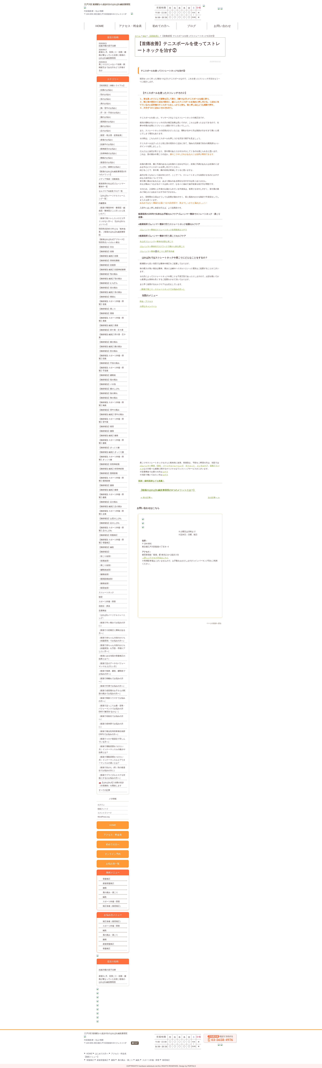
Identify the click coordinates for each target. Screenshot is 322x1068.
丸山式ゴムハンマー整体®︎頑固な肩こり (156, 241)
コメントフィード (105, 813)
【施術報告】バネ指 (107, 384)
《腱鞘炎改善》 (105, 570)
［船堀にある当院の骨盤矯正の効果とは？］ (112, 657)
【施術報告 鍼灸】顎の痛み (110, 278)
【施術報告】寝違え (107, 297)
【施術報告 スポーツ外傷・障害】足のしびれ (111, 529)
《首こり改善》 (105, 556)
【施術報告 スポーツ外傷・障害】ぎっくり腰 (111, 458)
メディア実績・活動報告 (109, 179)
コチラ (165, 472)
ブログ (191, 26)
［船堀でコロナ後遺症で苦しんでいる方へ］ (112, 740)
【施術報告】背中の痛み (109, 410)
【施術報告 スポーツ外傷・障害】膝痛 (111, 495)
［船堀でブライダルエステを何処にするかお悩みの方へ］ (112, 776)
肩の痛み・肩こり (110, 892)
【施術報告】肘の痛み (108, 351)
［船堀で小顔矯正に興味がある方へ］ (112, 631)
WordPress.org (104, 817)
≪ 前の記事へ (146, 497)
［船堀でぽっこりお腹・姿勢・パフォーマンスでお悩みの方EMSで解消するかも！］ (112, 708)
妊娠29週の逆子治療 (107, 46)
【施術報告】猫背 (106, 426)
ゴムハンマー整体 (147, 466)
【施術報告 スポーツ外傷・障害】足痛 (111, 512)
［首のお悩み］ (105, 99)
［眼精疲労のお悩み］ (108, 149)
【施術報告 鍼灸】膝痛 (108, 490)
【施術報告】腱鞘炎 (107, 375)
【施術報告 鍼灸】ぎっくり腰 (111, 452)
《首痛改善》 (104, 561)
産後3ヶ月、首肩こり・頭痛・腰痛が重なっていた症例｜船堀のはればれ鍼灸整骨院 (112, 55)
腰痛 (105, 888)
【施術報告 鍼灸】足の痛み (110, 506)
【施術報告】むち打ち (108, 283)
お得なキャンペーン (148, 306)
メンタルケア (202, 466)
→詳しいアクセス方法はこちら (155, 558)
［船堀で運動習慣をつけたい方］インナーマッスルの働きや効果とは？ (112, 749)
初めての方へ (161, 26)
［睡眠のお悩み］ (106, 158)
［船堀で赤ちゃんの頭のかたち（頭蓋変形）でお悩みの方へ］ (112, 639)
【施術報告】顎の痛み (108, 274)
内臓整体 (102, 203)
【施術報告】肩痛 (106, 313)
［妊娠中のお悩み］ (107, 144)
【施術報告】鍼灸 (106, 547)
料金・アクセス (146, 301)
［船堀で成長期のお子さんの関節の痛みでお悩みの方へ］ (112, 692)
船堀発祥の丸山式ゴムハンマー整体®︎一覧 (112, 185)
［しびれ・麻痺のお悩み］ (110, 167)
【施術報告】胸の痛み (108, 398)
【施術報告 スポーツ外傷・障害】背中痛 (111, 420)
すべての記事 (104, 790)
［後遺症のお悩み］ (107, 162)
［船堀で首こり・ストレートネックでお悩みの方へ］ (162, 289)
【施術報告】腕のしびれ (109, 389)
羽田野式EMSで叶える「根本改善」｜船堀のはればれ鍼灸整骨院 (112, 232)
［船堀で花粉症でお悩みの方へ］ (111, 717)
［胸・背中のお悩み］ (108, 108)
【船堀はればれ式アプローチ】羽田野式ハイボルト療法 (112, 240)
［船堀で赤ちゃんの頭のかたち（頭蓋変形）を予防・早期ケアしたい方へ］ (112, 648)
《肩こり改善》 (105, 565)
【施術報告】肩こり (107, 309)
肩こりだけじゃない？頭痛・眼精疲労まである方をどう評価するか (112, 67)
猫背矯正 (166, 1060)
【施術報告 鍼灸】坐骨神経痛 (111, 469)
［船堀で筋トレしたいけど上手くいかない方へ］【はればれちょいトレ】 (112, 221)
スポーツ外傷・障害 (107, 601)
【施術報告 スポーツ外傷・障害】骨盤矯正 (111, 541)
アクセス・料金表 (130, 26)
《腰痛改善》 (104, 574)
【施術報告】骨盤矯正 (108, 535)
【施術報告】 (104, 552)
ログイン (101, 805)
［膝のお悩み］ (105, 126)
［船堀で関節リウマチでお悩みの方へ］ (112, 699)
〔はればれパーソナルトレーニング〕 (112, 616)
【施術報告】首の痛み (108, 288)
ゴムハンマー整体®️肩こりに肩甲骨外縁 (157, 251)
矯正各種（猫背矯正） (112, 906)
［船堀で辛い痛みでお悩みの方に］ (112, 624)
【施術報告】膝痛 (106, 485)
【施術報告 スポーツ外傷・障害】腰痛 (111, 441)
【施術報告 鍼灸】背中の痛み (111, 414)
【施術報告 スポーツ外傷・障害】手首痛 (111, 369)
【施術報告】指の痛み (108, 380)
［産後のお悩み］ (106, 140)
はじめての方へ (101, 1054)
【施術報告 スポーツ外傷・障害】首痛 (111, 302)
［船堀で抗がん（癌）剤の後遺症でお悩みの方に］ (112, 769)
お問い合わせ (222, 26)
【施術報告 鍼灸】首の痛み (110, 292)
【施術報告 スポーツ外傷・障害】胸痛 (111, 403)
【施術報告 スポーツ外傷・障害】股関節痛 (111, 479)
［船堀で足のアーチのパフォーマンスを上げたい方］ (112, 664)
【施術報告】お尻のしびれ (110, 518)
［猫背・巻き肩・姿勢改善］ (111, 135)
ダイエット (190, 466)
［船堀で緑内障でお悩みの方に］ (111, 725)
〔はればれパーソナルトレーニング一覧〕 (112, 197)
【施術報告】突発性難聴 (109, 260)
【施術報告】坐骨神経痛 (109, 464)
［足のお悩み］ (105, 131)
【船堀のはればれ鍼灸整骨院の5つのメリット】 (112, 173)
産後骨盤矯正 (108, 883)
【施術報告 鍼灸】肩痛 (108, 325)
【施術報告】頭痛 (106, 251)
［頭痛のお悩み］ (106, 90)
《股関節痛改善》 (106, 579)
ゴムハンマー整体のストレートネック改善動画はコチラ (163, 230)
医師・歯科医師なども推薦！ (151, 481)
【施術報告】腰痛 (106, 431)
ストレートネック (106, 592)
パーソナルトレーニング (173, 466)
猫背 (101, 597)
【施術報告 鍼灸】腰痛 (108, 435)
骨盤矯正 (106, 879)
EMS (159, 466)
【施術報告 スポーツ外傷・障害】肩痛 (111, 319)
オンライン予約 (113, 854)
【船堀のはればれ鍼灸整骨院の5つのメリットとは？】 (167, 490)
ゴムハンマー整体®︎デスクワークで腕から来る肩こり (162, 246)
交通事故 (102, 610)
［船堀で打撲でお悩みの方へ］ (112, 686)
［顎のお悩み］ (105, 94)
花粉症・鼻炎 (104, 606)
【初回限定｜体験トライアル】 (112, 85)
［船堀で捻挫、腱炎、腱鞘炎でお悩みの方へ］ (112, 672)
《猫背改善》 (104, 588)
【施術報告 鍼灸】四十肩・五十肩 (112, 335)
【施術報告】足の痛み (108, 502)
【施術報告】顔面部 (107, 265)
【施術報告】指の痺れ (108, 393)
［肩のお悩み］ (105, 103)
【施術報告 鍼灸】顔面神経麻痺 (112, 269)
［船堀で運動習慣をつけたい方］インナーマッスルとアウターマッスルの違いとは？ (112, 760)
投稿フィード (103, 809)
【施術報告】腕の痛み (108, 342)
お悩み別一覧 (112, 863)
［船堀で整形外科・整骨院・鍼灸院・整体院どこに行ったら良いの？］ (112, 211)
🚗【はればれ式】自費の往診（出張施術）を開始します (111, 784)
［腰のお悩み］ (105, 117)
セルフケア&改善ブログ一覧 (111, 191)
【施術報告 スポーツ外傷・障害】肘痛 (111, 357)
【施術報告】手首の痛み (109, 363)
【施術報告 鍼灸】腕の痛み (110, 346)
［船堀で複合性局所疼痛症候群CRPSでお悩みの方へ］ (112, 732)
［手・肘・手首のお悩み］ (110, 113)
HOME (99, 26)
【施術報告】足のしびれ (109, 523)
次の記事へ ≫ (214, 497)
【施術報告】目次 (106, 247)
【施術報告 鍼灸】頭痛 (108, 256)
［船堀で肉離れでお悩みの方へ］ (111, 679)
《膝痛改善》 (104, 583)
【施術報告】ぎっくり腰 (109, 447)
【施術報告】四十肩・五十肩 (111, 330)
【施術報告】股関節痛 (108, 473)
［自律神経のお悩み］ (108, 153)
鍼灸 (105, 897)
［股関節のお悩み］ (107, 122)
